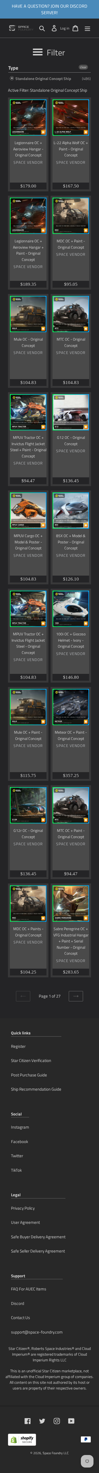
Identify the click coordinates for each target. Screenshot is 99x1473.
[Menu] (87, 28)
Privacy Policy (23, 1208)
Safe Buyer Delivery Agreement (38, 1237)
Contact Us (20, 1317)
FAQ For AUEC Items (28, 1289)
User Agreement (25, 1222)
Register (18, 1046)
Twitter (17, 1156)
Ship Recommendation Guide (36, 1089)
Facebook (19, 1141)
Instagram (20, 1127)
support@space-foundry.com (37, 1332)
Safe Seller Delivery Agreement (38, 1251)
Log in (64, 28)
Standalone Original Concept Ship (43, 78)
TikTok (16, 1170)
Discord (17, 1303)
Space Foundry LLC (56, 1453)
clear (83, 67)
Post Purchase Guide (29, 1075)
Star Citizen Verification (31, 1060)
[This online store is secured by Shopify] (22, 1442)
